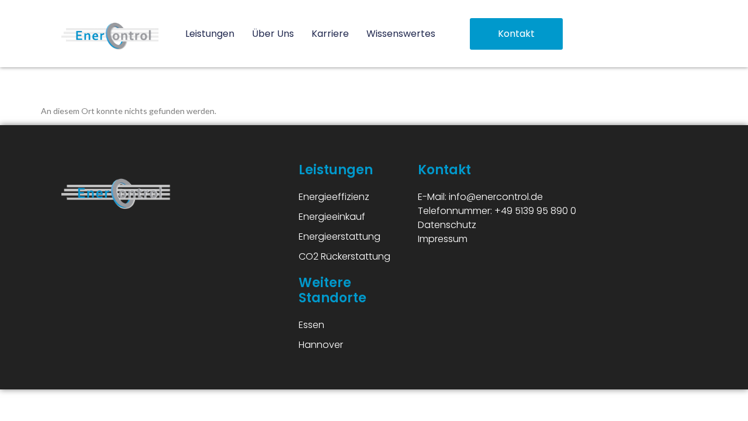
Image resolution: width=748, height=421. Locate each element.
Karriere (330, 33)
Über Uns (273, 33)
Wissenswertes (400, 33)
